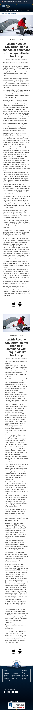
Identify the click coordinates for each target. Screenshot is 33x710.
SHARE (13, 306)
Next (30, 25)
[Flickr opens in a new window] (12, 692)
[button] (7, 3)
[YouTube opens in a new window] (16, 692)
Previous (3, 25)
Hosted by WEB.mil (15, 701)
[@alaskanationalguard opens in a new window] (8, 692)
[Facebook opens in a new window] (4, 692)
